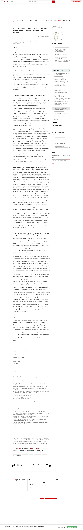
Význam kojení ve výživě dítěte (59, 111)
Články (30, 20)
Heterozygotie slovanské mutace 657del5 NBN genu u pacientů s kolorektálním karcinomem (62, 113)
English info (48, 36)
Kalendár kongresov (66, 20)
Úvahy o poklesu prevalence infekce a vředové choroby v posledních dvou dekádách (60, 108)
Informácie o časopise (57, 125)
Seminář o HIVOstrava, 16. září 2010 (40, 464)
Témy (43, 20)
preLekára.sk (15, 20)
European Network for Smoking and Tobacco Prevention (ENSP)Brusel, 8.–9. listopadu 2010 (61, 96)
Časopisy (35, 20)
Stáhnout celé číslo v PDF (65, 39)
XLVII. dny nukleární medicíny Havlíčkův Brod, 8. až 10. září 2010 (59, 85)
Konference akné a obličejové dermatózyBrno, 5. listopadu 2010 (61, 93)
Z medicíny (31, 482)
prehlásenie (42, 498)
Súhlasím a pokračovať (72, 527)
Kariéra (59, 20)
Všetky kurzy (55, 163)
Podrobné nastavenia (61, 527)
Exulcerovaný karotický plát (58, 76)
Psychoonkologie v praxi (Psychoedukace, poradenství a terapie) (61, 104)
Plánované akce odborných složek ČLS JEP (61, 101)
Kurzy (39, 20)
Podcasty (55, 20)
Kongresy (47, 20)
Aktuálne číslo (56, 122)
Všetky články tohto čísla (58, 70)
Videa (51, 20)
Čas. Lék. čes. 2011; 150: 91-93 (23, 42)
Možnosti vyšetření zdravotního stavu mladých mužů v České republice (62, 74)
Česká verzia (41, 36)
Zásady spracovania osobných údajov (51, 498)
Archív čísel (55, 119)
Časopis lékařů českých (58, 116)
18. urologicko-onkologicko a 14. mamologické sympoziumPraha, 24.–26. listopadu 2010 (62, 99)
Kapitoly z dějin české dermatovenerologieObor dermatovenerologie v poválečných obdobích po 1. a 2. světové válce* (61, 82)
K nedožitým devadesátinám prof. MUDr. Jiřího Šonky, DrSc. (21, 465)
